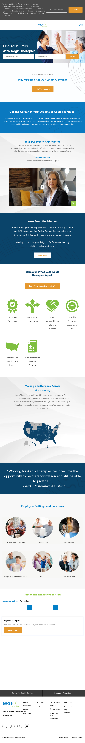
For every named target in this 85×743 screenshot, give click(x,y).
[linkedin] (12, 726)
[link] (12, 310)
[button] (56, 10)
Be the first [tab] (25, 601)
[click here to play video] (42, 187)
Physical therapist (11, 620)
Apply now (13, 630)
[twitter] (19, 726)
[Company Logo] (43, 25)
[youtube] (27, 726)
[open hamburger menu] (4, 24)
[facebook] (4, 726)
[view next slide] (55, 607)
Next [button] (80, 478)
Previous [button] (4, 478)
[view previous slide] (29, 607)
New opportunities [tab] (10, 601)
